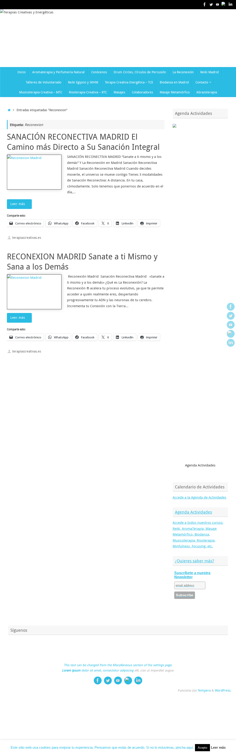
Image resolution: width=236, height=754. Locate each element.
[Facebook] (204, 4)
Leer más (17, 204)
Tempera (204, 690)
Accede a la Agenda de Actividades (199, 497)
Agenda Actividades (193, 512)
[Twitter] (211, 4)
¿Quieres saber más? (194, 561)
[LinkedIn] (230, 4)
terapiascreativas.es (26, 238)
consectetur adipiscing (118, 670)
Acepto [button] (202, 747)
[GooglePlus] (224, 4)
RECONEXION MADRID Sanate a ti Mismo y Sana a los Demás (82, 261)
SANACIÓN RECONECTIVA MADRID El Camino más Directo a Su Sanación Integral (83, 141)
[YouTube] (217, 4)
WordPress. (223, 690)
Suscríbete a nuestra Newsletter (192, 575)
